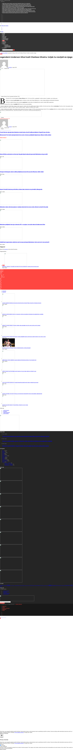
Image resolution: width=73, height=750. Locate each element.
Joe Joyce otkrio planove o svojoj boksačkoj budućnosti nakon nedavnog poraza (16, 5)
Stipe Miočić (59, 585)
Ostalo (4, 42)
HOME (3, 33)
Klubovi (4, 47)
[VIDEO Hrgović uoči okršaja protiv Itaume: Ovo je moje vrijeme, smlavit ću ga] (11, 492)
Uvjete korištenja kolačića (19, 732)
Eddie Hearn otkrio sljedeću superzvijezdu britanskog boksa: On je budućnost (16, 3)
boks (8, 585)
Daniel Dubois (17, 585)
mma (7, 118)
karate (44, 585)
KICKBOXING (7, 45)
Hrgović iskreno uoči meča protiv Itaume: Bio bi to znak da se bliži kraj (15, 12)
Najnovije (4, 292)
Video (3, 43)
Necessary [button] (2, 744)
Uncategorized (5, 460)
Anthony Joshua (3, 585)
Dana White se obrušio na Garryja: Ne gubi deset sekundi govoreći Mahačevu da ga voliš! (18, 10)
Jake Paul (41, 585)
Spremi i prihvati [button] (3, 749)
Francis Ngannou (37, 585)
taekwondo (63, 585)
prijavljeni (6, 249)
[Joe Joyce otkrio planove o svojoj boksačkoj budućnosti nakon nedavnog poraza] (8, 381)
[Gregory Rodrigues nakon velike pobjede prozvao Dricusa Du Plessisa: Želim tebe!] (11, 169)
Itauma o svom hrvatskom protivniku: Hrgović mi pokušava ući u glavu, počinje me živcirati (18, 11)
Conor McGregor (12, 585)
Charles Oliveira (3, 118)
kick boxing (46, 585)
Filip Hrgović (32, 585)
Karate (4, 37)
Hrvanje (4, 36)
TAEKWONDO (8, 46)
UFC (9, 118)
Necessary (3, 745)
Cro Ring (10, 67)
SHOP (3, 610)
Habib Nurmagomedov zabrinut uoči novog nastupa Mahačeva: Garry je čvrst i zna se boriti (24, 242)
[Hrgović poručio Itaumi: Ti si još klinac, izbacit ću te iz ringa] (8, 403)
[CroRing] (4, 25)
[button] (22, 82)
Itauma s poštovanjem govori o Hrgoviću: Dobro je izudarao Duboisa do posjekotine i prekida (22, 314)
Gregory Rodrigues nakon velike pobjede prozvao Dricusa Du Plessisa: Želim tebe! (22, 172)
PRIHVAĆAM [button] (2, 733)
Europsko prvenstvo (27, 585)
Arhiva (3, 607)
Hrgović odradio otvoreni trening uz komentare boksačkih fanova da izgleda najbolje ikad (18, 6)
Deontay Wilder (22, 585)
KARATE (6, 44)
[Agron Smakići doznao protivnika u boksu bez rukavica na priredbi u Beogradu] (11, 186)
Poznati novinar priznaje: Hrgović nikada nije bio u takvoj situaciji (16, 348)
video (1, 586)
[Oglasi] (1, 31)
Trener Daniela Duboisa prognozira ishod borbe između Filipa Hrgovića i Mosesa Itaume (21, 303)
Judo (3, 35)
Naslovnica (3, 52)
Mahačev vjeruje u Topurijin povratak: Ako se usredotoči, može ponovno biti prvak (20, 266)
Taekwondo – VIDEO (9, 465)
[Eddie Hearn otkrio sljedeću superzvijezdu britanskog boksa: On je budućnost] (8, 358)
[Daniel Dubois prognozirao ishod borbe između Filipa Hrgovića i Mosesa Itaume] (11, 556)
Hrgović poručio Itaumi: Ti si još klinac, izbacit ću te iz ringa (13, 7)
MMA (3, 40)
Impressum (4, 609)
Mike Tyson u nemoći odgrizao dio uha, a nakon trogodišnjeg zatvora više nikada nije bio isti (19, 8)
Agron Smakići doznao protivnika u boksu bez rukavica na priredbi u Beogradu (21, 189)
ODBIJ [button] (6, 733)
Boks (3, 34)
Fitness (4, 41)
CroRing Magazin (18, 604)
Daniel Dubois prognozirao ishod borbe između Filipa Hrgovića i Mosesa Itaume (16, 9)
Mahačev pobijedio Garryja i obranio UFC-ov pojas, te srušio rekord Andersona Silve (22, 224)
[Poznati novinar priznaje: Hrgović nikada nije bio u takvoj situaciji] (8, 346)
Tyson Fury (67, 585)
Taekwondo (5, 38)
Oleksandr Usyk (55, 585)
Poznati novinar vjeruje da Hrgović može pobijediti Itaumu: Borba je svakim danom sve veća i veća (24, 336)
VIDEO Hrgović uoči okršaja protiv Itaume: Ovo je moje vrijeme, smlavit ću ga (16, 4)
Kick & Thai (5, 39)
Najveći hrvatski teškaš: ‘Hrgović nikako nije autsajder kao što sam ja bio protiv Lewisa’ (21, 325)
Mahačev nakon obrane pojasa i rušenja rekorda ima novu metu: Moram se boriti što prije (24, 207)
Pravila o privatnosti (5, 608)
